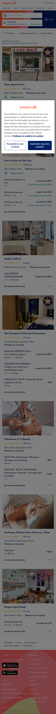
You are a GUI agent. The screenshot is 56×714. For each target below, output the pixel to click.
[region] (28, 126)
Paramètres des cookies (15, 145)
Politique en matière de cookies (28, 136)
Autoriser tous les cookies (39, 145)
